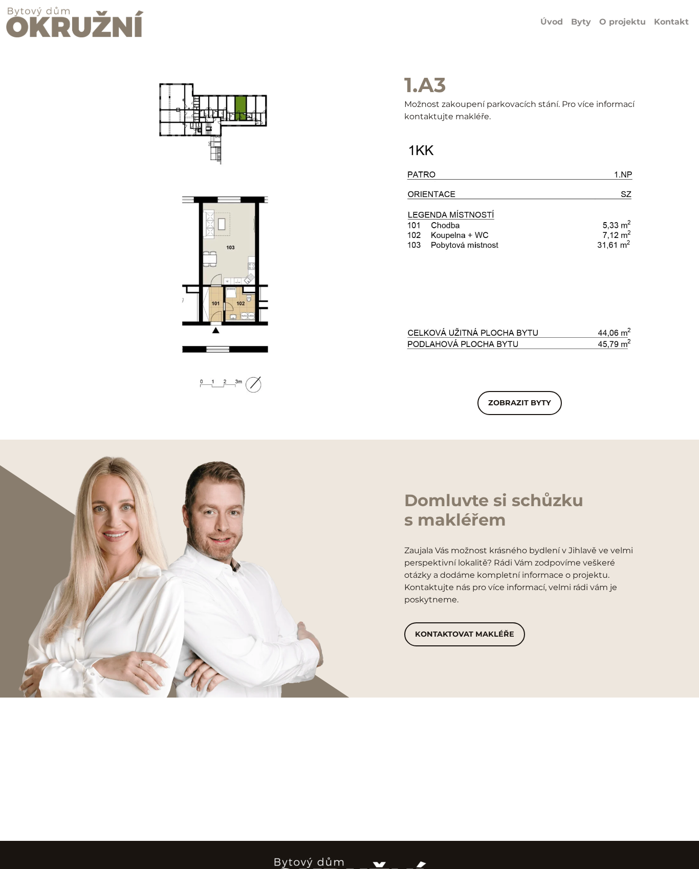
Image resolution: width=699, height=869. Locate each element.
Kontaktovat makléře (464, 634)
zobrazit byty (519, 402)
